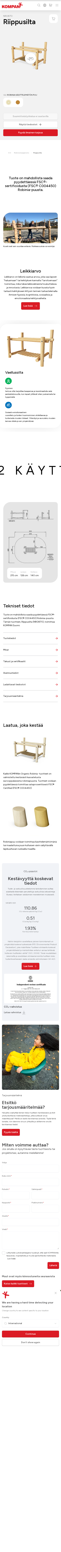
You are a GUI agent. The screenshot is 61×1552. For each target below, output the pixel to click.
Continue (30, 1334)
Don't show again (30, 1342)
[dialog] (30, 776)
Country (5, 1317)
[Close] (55, 1293)
